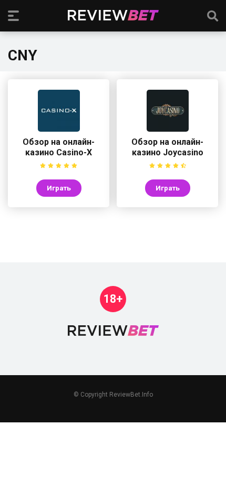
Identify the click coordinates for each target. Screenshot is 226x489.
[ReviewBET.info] (113, 15)
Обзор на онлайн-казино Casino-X (59, 147)
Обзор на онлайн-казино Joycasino (167, 147)
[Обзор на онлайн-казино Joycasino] (168, 129)
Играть (59, 188)
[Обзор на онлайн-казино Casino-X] (59, 129)
